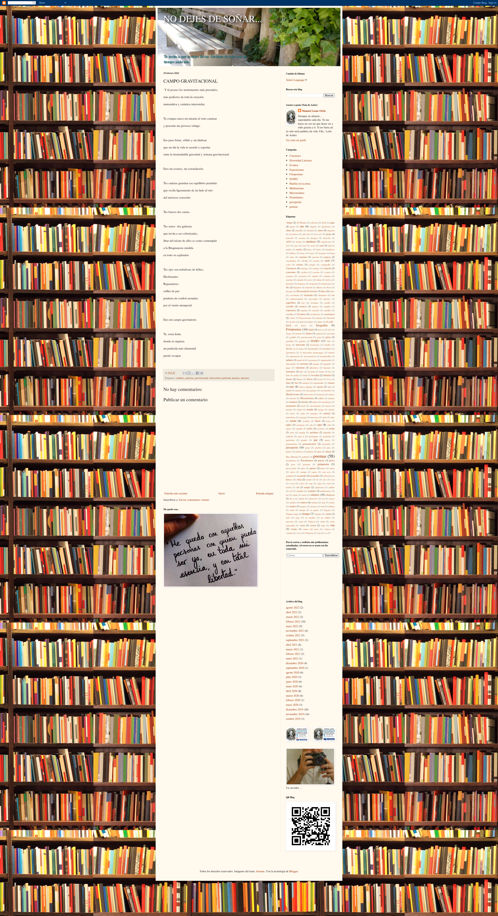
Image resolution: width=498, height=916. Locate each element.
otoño (332, 428)
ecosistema (294, 295)
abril (324, 222)
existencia (329, 314)
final (301, 321)
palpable (327, 432)
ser (287, 494)
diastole (308, 287)
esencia (303, 306)
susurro (313, 506)
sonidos (292, 502)
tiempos (318, 513)
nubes (289, 424)
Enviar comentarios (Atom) (194, 500)
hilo (329, 341)
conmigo (304, 268)
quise (322, 468)
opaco (288, 428)
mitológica (326, 401)
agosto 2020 (292, 672)
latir (301, 371)
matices (298, 390)
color (288, 264)
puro (303, 468)
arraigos (314, 237)
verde (322, 521)
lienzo (289, 379)
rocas (292, 483)
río (317, 479)
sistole (301, 498)
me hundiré (326, 390)
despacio (301, 283)
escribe (327, 302)
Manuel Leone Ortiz (314, 111)
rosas (328, 483)
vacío (300, 521)
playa (328, 451)
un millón (326, 517)
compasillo (326, 264)
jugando (327, 363)
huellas (327, 344)
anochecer (294, 234)
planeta (310, 451)
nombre (306, 420)
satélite (332, 487)
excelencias (315, 314)
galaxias (190, 378)
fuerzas (298, 333)
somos (332, 498)
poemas (236, 378)
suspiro (303, 506)
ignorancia (290, 352)
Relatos (289, 479)
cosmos (327, 272)
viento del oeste (310, 529)
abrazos (314, 222)
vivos (298, 533)
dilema (319, 287)
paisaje (302, 432)
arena (328, 234)
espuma (304, 310)
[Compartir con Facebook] (197, 373)
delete (319, 279)
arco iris (318, 234)
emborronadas (296, 298)
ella (333, 295)
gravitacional (201, 378)
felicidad (331, 317)
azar (304, 245)
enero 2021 (292, 658)
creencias (302, 276)
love (329, 379)
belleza (292, 253)
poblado (305, 456)
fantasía (319, 317)
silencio (315, 495)
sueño (332, 502)
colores (299, 264)
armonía (289, 237)
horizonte (300, 344)
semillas (299, 491)
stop (323, 502)
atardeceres (326, 241)
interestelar (215, 378)
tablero (331, 506)
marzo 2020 (292, 695)
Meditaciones (296, 188)
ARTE (289, 241)
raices (332, 468)
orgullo (299, 428)
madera (305, 382)
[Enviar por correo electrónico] (185, 373)
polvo (332, 460)
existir (292, 317)
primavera (323, 464)
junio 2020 (292, 681)
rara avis (326, 471)
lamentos (290, 371)
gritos (328, 337)
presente (306, 464)
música (331, 409)
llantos (299, 379)
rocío (301, 483)
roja (310, 483)
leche (321, 371)
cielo (327, 260)
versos (313, 525)
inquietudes (326, 360)
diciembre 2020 (294, 663)
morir (303, 405)
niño (333, 417)
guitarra (302, 341)
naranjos (314, 413)
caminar (303, 257)
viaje (323, 525)
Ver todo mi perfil (296, 140)
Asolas (299, 241)
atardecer (311, 241)
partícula (226, 378)
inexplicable (325, 356)
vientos (327, 529)
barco (309, 249)
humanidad (313, 348)
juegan (316, 363)
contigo (315, 268)
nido (325, 417)
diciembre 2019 (294, 709)
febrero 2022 (293, 621)
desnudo (290, 283)
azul (321, 245)
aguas (292, 226)
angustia (331, 230)
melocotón (308, 394)
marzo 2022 (292, 617)
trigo (297, 517)
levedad (315, 375)
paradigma (313, 436)
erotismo (314, 302)
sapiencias (319, 487)
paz (315, 440)
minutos (293, 402)
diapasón (297, 287)
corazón (327, 268)
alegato (313, 226)
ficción (292, 321)
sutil (322, 506)
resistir (309, 479)
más (329, 386)
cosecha (315, 272)
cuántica (180, 378)
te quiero (314, 510)
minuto (331, 398)
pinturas (299, 451)
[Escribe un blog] (189, 373)
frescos (321, 329)
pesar (307, 447)
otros (292, 432)
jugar (288, 367)
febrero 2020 (293, 700)
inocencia (312, 360)
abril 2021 (291, 644)
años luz (306, 234)
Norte (318, 421)
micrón (292, 398)
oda (311, 424)
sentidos (312, 491)
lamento (327, 367)
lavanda (311, 371)
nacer (292, 413)
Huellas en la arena (299, 183)
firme (319, 321)
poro (293, 464)
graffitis (293, 337)
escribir (290, 306)
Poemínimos (296, 197)
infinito (289, 360)
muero (328, 405)
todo (288, 517)
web (319, 533)
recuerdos (314, 475)
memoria (321, 394)
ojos (319, 424)
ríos (324, 479)
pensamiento (291, 443)
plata (319, 451)
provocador (291, 468)
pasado (304, 440)
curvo (310, 279)
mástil (288, 390)
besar (302, 253)
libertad (327, 375)
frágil (311, 329)
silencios (330, 495)
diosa (328, 287)
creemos (289, 276)
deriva (328, 279)
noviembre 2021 (295, 630)
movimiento (315, 405)
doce (323, 291)
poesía (321, 460)
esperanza (291, 310)
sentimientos (325, 491)
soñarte (314, 502)
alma (288, 230)
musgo (321, 409)
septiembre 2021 (295, 640)
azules (299, 249)
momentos (291, 405)
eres (303, 302)
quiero (313, 468)
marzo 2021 (292, 649)
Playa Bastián (292, 456)
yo (326, 533)
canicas (327, 257)
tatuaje (302, 510)
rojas (319, 483)
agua (332, 222)
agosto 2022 (292, 607)
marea (320, 386)
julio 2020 (291, 677)
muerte (289, 409)
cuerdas (289, 279)
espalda (327, 306)
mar (291, 386)
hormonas (314, 344)
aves (288, 245)
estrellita (289, 314)
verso (302, 525)
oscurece (321, 428)
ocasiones (300, 424)
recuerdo (301, 475)
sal (297, 487)
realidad (289, 475)
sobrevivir (312, 498)
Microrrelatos (296, 193)
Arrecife (327, 237)
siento (304, 494)
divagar (289, 291)
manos (331, 382)
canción (315, 257)
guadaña (290, 341)
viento (294, 529)
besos (311, 253)
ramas (314, 471)
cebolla (304, 260)
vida (332, 525)
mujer (299, 409)
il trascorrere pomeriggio (312, 352)
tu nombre (310, 517)
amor (320, 230)
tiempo (306, 514)
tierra (328, 514)
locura (320, 379)
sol (323, 498)
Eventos (293, 165)
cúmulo (300, 279)
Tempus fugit (292, 513)
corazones (291, 272)
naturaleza (290, 417)
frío (329, 329)
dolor (332, 291)
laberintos (314, 367)
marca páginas (305, 386)
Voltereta (309, 533)
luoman (260, 871)
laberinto (300, 367)
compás (312, 264)
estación (315, 310)
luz (296, 382)
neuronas (314, 417)
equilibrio (291, 302)
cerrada (316, 260)
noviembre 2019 (295, 714)
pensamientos (309, 444)
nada (303, 413)
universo (245, 378)
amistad (310, 230)
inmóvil (300, 360)
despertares (326, 283)
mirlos (315, 401)
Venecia (311, 521)
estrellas (327, 310)
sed (290, 491)
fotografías (322, 325)
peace (327, 440)
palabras (314, 432)
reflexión (327, 475)
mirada (304, 402)
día (287, 287)
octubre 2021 (293, 635)
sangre (307, 487)
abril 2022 (291, 612)
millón (321, 398)
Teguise (327, 510)
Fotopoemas (296, 174)
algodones (326, 226)
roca (333, 479)
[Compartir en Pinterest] (202, 373)
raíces (292, 471)
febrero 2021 (293, 654)
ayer (296, 245)
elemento (308, 295)
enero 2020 (292, 705)
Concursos (295, 156)
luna (288, 382)
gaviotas (331, 333)
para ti (301, 436)
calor (292, 257)
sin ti (291, 498)
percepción (295, 202)
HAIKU (293, 179)
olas (329, 424)
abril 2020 (291, 691)
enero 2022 (292, 626)
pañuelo (289, 436)
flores (303, 325)
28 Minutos (302, 222)
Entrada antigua (264, 493)
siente (295, 494)
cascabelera (291, 260)
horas (288, 344)
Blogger (293, 871)
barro (318, 249)
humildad (327, 348)
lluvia (310, 379)
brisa (332, 253)
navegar (302, 417)
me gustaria (311, 390)
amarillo (299, 230)
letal (305, 375)
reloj (299, 479)
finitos (310, 321)
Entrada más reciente (175, 493)
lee (329, 371)
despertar (313, 283)
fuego (288, 333)
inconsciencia (310, 356)
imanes (331, 352)
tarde (292, 510)
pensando (326, 443)
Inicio (221, 493)
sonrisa (303, 502)
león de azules (292, 375)
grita (319, 337)
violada (289, 533)
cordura (304, 272)
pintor (288, 451)
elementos (322, 295)
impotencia (294, 356)
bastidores (330, 249)
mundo (310, 409)
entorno (326, 298)
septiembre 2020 (295, 668)
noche (293, 421)
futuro (309, 333)
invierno (304, 363)
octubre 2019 (293, 719)
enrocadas (313, 298)
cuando (315, 276)
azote (312, 245)
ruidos (289, 487)
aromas (302, 237)
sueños (292, 506)
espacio (315, 306)
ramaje (303, 471)
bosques (322, 253)
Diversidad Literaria (300, 160)
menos (332, 394)
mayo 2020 (292, 686)
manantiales (318, 382)
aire (302, 226)
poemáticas (291, 460)
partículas (290, 440)
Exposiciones (296, 170)
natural (327, 413)
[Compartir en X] (193, 373)
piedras (318, 447)
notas (328, 420)
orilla (309, 428)
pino (329, 447)
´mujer (289, 222)
